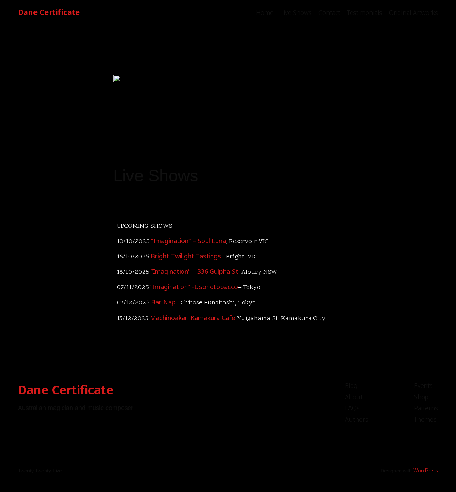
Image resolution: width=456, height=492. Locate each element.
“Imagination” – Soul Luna (188, 240)
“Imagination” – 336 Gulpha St (194, 271)
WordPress (425, 470)
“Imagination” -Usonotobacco (194, 286)
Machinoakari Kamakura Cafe (192, 317)
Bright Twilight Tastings (186, 256)
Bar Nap (163, 302)
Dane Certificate (48, 12)
